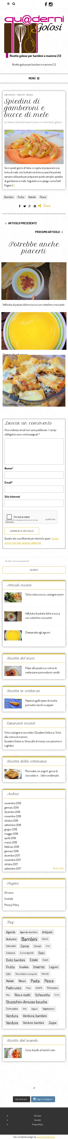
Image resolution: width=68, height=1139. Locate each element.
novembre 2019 (12, 803)
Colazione (10, 952)
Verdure (12, 1022)
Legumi (53, 967)
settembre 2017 (12, 868)
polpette (39, 987)
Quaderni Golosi (12, 741)
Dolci (41, 953)
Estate (34, 960)
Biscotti (45, 939)
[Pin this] (34, 206)
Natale (32, 197)
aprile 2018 (10, 838)
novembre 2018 (12, 816)
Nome (9, 468)
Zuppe (52, 1022)
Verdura (12, 1015)
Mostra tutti (58, 868)
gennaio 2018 (11, 851)
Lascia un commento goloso (47, 122)
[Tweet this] (24, 206)
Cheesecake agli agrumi (15, 354)
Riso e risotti (22, 995)
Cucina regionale (26, 953)
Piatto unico (13, 988)
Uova (25, 1008)
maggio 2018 (11, 833)
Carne (25, 946)
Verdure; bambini (33, 1023)
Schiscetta (42, 994)
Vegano (34, 1008)
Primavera (52, 988)
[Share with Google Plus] (29, 206)
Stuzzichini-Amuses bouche (26, 1001)
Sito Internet (12, 496)
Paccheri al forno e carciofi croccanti (22, 404)
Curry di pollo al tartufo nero (40, 1050)
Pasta (35, 980)
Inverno (38, 966)
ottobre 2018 (11, 820)
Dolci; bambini (15, 960)
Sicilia (57, 995)
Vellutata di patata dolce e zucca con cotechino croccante (33, 304)
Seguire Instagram (45, 1099)
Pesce (29, 95)
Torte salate (12, 1008)
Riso (8, 994)
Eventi (45, 959)
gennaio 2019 (11, 807)
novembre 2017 (12, 860)
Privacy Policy (11, 905)
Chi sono (8, 892)
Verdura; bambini (35, 1015)
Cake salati (11, 945)
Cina (48, 946)
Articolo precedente (22, 223)
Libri (8, 974)
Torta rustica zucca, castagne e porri (44, 594)
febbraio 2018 (11, 846)
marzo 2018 (10, 842)
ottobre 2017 (11, 864)
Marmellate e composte (26, 973)
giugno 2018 (10, 829)
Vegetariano (48, 1008)
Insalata (23, 967)
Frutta (21, 95)
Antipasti (10, 95)
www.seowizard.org (46, 1136)
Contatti (8, 898)
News (22, 981)
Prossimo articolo (47, 232)
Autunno (11, 939)
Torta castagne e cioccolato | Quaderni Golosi (28, 732)
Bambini (8, 197)
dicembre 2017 (12, 855)
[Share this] (19, 206)
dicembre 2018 (12, 812)
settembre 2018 (12, 825)
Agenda (10, 932)
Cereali (37, 946)
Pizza (28, 987)
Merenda (45, 973)
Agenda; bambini (28, 932)
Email (9, 482)
